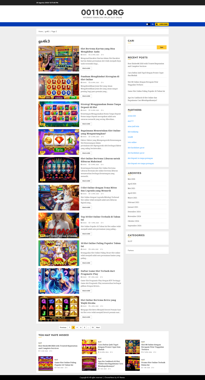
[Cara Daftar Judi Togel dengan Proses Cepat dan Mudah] (89, 347)
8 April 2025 (94, 249)
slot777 (131, 121)
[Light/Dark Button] (148, 24)
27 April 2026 (147, 352)
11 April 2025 (94, 223)
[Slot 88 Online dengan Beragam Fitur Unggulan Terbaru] (132, 347)
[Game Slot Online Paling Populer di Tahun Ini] (45, 363)
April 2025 (132, 193)
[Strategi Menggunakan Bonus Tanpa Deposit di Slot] (58, 114)
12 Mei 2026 (44, 351)
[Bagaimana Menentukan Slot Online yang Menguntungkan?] (58, 142)
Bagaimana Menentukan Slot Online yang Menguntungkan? (100, 132)
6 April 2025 (94, 306)
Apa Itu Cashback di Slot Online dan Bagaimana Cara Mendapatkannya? (110, 363)
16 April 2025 (94, 137)
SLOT (42, 69)
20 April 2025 (94, 83)
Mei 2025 (131, 188)
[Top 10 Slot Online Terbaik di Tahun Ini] (58, 225)
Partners (131, 250)
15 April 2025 (94, 165)
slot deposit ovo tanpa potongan (141, 163)
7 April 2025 (94, 277)
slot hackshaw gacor (136, 147)
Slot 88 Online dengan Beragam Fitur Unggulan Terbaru (152, 347)
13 (93, 327)
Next (98, 327)
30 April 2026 (104, 352)
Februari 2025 (133, 202)
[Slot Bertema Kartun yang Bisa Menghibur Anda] (58, 58)
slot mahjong (133, 132)
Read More (86, 68)
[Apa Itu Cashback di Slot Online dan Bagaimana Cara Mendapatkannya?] (89, 363)
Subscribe (163, 24)
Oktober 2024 (133, 221)
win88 (130, 137)
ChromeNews (109, 377)
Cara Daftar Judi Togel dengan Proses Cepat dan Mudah (109, 347)
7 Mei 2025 (103, 369)
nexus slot (132, 116)
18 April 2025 (94, 110)
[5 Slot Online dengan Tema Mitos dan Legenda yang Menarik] (58, 197)
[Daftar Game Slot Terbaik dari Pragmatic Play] (58, 281)
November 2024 (134, 216)
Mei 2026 (131, 179)
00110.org (102, 12)
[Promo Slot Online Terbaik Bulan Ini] (132, 363)
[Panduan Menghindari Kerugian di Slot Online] (58, 86)
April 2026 (132, 184)
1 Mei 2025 (146, 368)
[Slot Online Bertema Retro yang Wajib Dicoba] (58, 309)
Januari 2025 (133, 207)
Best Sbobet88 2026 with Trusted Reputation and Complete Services (146, 65)
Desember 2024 (134, 212)
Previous (63, 327)
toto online (132, 142)
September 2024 (134, 225)
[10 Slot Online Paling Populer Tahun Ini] (58, 253)
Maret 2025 (132, 198)
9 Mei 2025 (59, 368)
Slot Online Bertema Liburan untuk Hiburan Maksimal (100, 160)
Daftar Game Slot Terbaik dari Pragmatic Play (98, 272)
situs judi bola (133, 126)
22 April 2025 (94, 55)
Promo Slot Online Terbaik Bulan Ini (153, 363)
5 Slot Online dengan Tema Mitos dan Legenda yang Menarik (99, 189)
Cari (131, 41)
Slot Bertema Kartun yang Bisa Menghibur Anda (98, 50)
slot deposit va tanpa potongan (140, 158)
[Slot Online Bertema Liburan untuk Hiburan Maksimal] (58, 170)
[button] (152, 24)
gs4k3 (84, 55)
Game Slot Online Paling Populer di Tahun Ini (146, 91)
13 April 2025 (94, 194)
